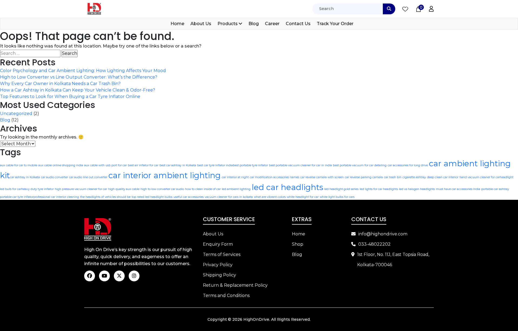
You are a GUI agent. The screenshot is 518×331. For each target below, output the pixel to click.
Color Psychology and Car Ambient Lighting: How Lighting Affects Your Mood (83, 70)
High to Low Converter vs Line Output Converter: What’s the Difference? (78, 77)
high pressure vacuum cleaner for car (81, 189)
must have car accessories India (458, 189)
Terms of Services (221, 254)
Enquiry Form (218, 244)
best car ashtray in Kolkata (177, 165)
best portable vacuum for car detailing (360, 165)
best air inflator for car (143, 165)
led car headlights (287, 187)
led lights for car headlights (379, 189)
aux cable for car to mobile (18, 165)
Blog (253, 23)
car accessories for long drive (408, 165)
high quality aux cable (123, 189)
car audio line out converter (88, 177)
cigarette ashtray (414, 177)
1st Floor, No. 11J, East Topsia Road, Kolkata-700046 (393, 259)
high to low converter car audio (162, 189)
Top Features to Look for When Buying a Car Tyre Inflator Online (70, 96)
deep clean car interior (442, 177)
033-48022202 (374, 244)
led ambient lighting (236, 189)
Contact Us (298, 23)
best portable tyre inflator (250, 165)
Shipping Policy (219, 275)
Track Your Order (335, 23)
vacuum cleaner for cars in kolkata (229, 197)
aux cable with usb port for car (105, 165)
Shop (297, 244)
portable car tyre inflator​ (16, 197)
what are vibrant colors (270, 197)
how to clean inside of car (203, 189)
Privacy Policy (218, 264)
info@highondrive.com (382, 234)
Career (272, 23)
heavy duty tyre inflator (37, 189)
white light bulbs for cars (337, 197)
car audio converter (54, 177)
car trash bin (392, 177)
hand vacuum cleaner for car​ (479, 177)
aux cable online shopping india (60, 165)
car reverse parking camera (364, 177)
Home (177, 23)
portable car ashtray (495, 189)
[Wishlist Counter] (405, 9)
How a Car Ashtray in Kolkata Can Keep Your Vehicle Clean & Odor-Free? (77, 90)
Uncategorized (16, 113)
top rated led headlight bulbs (152, 197)
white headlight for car (303, 197)
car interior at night (235, 177)
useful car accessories (188, 197)
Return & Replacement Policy (235, 285)
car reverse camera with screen (322, 177)
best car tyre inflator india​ (215, 165)
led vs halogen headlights (417, 189)
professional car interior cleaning (56, 197)
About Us (200, 23)
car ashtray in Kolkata (25, 177)
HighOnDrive (256, 319)
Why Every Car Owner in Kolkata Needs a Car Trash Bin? (60, 83)
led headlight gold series (341, 189)
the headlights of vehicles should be (105, 197)
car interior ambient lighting (164, 175)
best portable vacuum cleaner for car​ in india (300, 165)
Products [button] (227, 23)
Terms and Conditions (226, 295)
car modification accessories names (274, 177)
